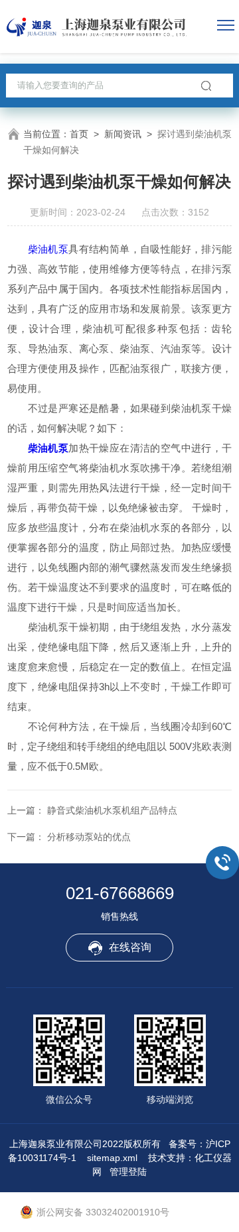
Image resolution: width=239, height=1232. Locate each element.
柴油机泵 (48, 249)
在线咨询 (130, 947)
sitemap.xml (112, 1157)
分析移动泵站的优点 (89, 837)
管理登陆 (128, 1171)
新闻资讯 (122, 134)
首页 (79, 134)
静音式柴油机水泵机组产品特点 (112, 810)
